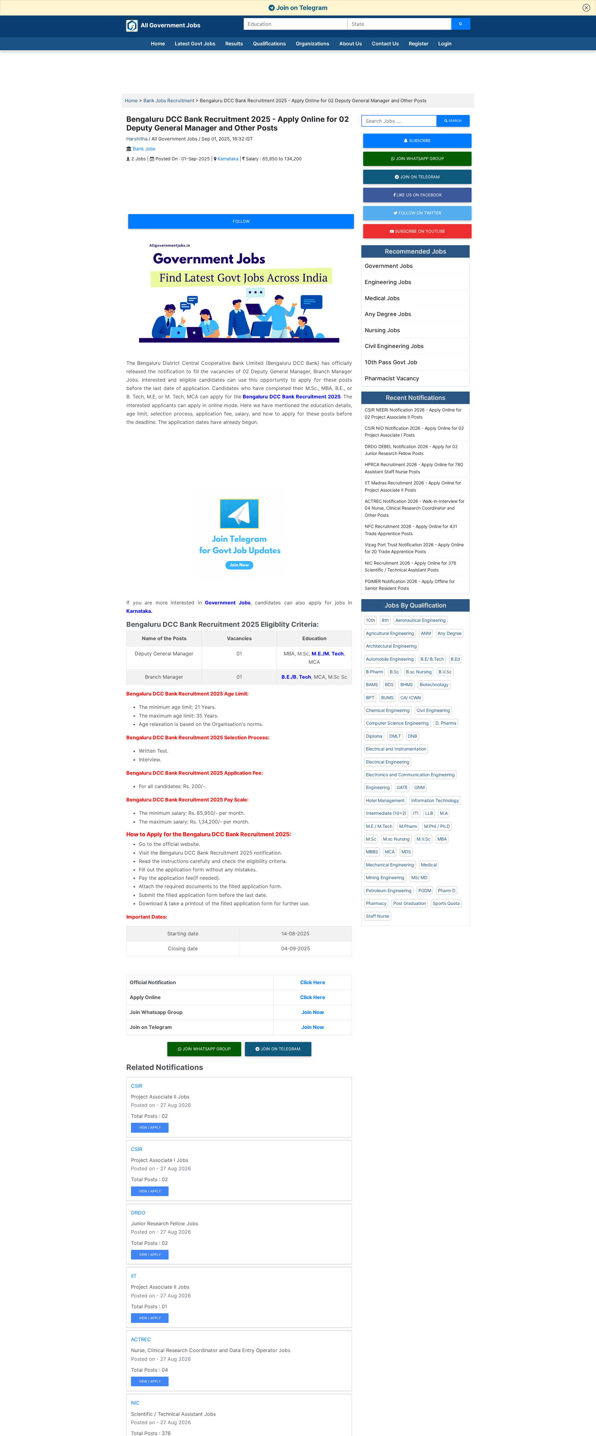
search (455, 120)
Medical (429, 864)
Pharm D (446, 890)
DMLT (395, 736)
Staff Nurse (377, 916)
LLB (429, 813)
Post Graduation (409, 903)
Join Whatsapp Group (206, 1048)
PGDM (424, 890)
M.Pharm (408, 826)
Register (418, 43)
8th (385, 620)
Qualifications (269, 43)
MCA (390, 851)
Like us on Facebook (418, 194)
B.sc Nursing (419, 671)
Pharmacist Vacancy (392, 378)
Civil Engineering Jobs (394, 346)
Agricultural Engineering (390, 633)
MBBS (372, 851)
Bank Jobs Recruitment (168, 100)
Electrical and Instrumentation (396, 748)
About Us (350, 43)
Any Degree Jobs (388, 314)
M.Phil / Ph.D (437, 826)
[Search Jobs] (460, 24)
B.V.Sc (445, 671)
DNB (412, 736)
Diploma (374, 736)
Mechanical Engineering (390, 864)
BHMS (406, 684)
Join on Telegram (301, 7)
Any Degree (450, 633)
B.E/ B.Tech (432, 659)
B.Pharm (374, 671)
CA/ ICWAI (410, 697)
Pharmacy (376, 903)
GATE (402, 787)
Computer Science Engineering (397, 723)
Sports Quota (446, 903)
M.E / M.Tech (379, 826)
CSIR (136, 1086)
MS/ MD (419, 877)
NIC (135, 1403)
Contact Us (385, 43)
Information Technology (435, 800)
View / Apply (150, 1127)
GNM (419, 787)
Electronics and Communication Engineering (410, 774)
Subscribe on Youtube (419, 231)
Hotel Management (385, 800)
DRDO (138, 1212)
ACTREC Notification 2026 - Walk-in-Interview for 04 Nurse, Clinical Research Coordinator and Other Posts (414, 508)
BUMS (387, 697)
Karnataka (228, 158)
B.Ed (455, 659)
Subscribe (419, 140)
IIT (134, 1276)
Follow (241, 221)
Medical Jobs (382, 298)
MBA (442, 839)
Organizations (312, 43)
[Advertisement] (298, 73)
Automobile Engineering (390, 659)
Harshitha (136, 139)
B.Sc (394, 671)
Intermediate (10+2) (386, 813)
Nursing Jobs (382, 330)
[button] (586, 7)
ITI (415, 813)
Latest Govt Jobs (195, 43)
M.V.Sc (424, 839)
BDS (389, 684)
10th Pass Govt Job (391, 362)
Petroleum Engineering (389, 890)
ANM (426, 633)
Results (234, 43)
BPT (370, 697)
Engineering (378, 787)
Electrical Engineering (387, 761)
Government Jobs (389, 266)
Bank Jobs (144, 149)
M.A (444, 813)
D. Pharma (446, 723)
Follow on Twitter (419, 212)
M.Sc (371, 839)
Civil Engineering (433, 710)
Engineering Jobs (388, 282)
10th (370, 620)
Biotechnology (434, 684)
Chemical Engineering (388, 710)
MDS (406, 851)
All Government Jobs (163, 25)
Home (158, 43)
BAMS (372, 684)
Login (445, 43)
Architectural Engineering (391, 646)
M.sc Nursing (396, 839)
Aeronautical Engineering (420, 620)
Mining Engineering (385, 877)
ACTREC (141, 1339)
